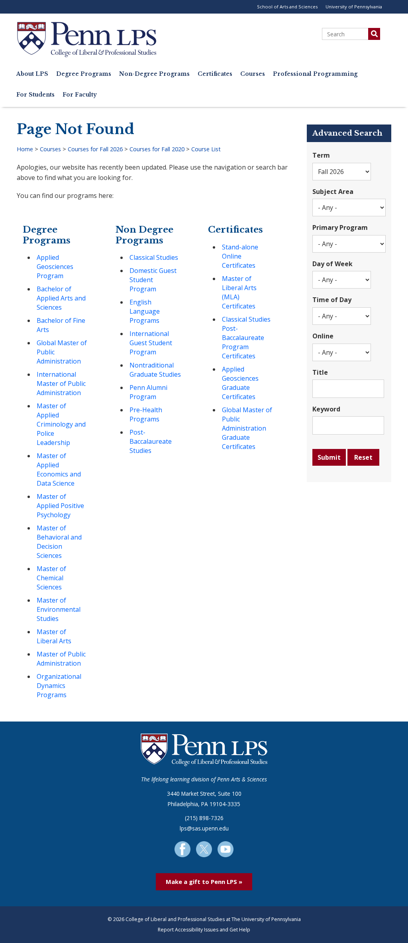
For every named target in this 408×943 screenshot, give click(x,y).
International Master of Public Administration (61, 383)
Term (321, 155)
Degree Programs (83, 74)
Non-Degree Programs (154, 74)
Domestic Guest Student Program (153, 279)
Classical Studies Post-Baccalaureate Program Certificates (246, 337)
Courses (252, 74)
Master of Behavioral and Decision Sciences (59, 542)
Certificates (215, 74)
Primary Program (340, 227)
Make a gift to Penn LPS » (204, 882)
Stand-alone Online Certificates (240, 256)
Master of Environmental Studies (58, 609)
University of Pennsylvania (354, 7)
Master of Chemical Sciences (51, 577)
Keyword (326, 409)
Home (25, 149)
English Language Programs (144, 311)
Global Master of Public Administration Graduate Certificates (247, 428)
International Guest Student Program (150, 342)
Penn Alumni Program (148, 392)
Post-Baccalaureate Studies (150, 441)
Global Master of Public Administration (62, 352)
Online (322, 336)
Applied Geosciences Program (55, 266)
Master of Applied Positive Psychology (60, 505)
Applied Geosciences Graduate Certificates (240, 383)
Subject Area (332, 191)
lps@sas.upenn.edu (204, 828)
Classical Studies (153, 257)
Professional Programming (315, 74)
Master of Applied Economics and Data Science (59, 469)
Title (320, 372)
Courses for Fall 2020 (156, 149)
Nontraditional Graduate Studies (155, 370)
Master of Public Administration (61, 659)
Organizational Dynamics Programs (59, 685)
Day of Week (332, 263)
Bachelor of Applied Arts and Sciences (61, 298)
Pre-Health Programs (145, 414)
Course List (206, 149)
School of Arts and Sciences (287, 7)
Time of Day (331, 299)
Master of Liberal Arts (54, 636)
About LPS (32, 74)
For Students (35, 94)
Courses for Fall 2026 (95, 149)
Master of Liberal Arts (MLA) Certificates (239, 292)
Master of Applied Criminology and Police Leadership (61, 424)
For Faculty (80, 94)
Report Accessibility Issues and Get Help (204, 929)
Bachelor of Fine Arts (61, 325)
